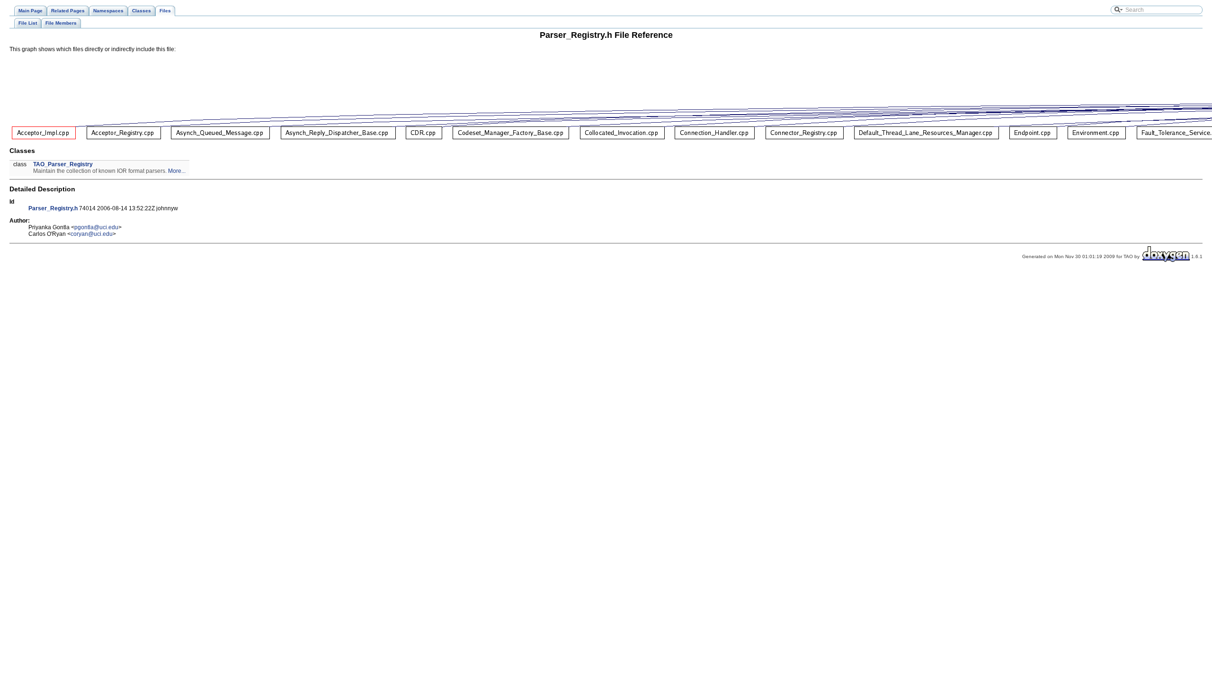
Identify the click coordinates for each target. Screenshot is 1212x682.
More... (177, 171)
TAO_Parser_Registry (63, 164)
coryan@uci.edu (92, 234)
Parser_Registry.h (53, 208)
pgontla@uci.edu (96, 227)
